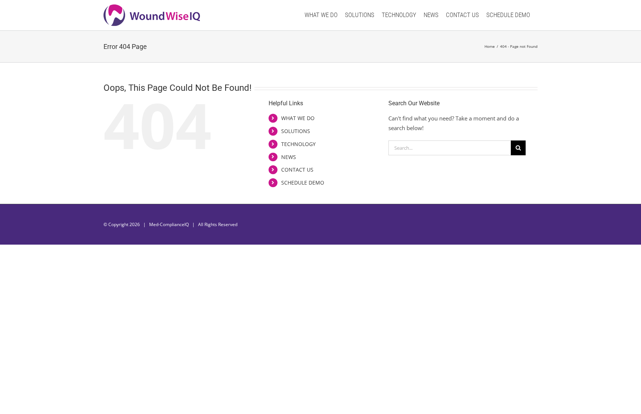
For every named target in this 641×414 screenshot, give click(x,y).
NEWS (288, 156)
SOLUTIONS (295, 131)
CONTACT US (297, 169)
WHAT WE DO (298, 118)
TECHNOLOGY (298, 144)
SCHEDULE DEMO (302, 182)
